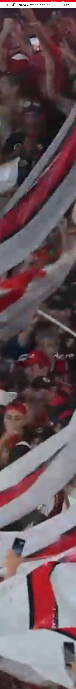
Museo (37, 4)
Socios (20, 4)
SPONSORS (47, 1)
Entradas (25, 4)
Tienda (32, 4)
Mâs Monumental (23, 5)
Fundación (43, 4)
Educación (50, 4)
